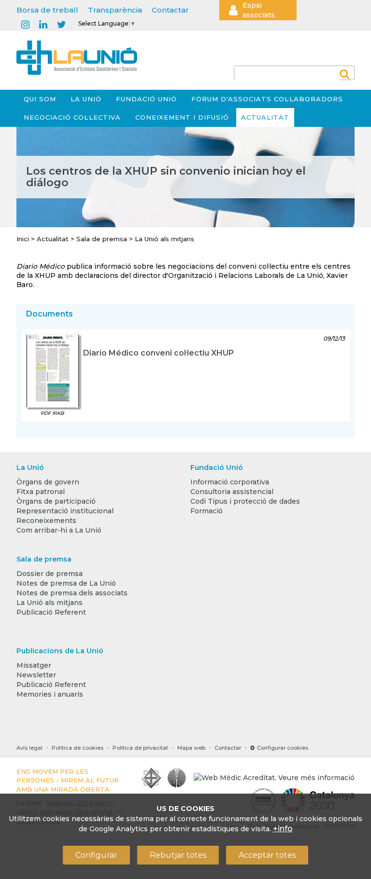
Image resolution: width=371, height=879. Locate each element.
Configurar (96, 855)
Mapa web (191, 747)
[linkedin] (43, 25)
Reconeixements (46, 520)
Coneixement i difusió (182, 117)
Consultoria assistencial (231, 491)
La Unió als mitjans (164, 239)
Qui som (40, 99)
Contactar (170, 9)
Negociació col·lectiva (72, 117)
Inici (22, 239)
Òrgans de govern (47, 482)
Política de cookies (77, 747)
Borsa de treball (47, 9)
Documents (49, 313)
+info (283, 828)
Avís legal (29, 747)
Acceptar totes (267, 855)
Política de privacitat (140, 747)
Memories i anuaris (49, 694)
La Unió (86, 99)
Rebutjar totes (178, 855)
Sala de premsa (101, 239)
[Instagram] (25, 25)
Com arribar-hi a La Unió (58, 530)
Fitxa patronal (40, 491)
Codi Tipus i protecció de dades (245, 501)
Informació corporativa (229, 482)
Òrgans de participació (56, 501)
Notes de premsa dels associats (72, 593)
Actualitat (265, 117)
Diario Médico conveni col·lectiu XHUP (158, 353)
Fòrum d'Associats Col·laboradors (267, 99)
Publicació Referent (51, 612)
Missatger (33, 665)
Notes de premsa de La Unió (66, 583)
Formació (206, 511)
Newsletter (36, 675)
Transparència (115, 9)
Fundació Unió (146, 99)
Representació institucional (65, 511)
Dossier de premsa (49, 573)
